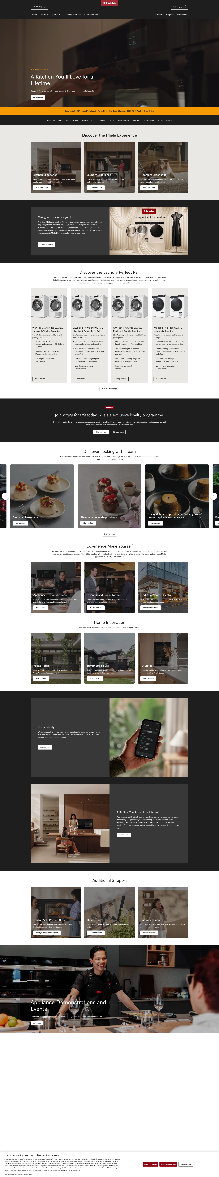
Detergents (100, 120)
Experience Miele (92, 15)
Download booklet (46, 244)
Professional (182, 15)
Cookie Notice (27, 1174)
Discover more (38, 97)
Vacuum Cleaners (165, 120)
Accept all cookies (150, 1164)
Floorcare (56, 15)
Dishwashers (86, 120)
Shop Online (149, 111)
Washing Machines (54, 120)
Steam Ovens (123, 120)
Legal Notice (8, 1174)
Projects (170, 15)
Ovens (111, 120)
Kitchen (34, 15)
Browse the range (109, 389)
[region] (109, 1164)
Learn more (37, 1023)
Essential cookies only (168, 1164)
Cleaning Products (72, 15)
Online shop (37, 7)
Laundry (44, 15)
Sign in (176, 7)
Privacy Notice (17, 1174)
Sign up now (101, 432)
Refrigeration (149, 120)
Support (159, 15)
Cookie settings (185, 1164)
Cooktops (136, 120)
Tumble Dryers (72, 120)
